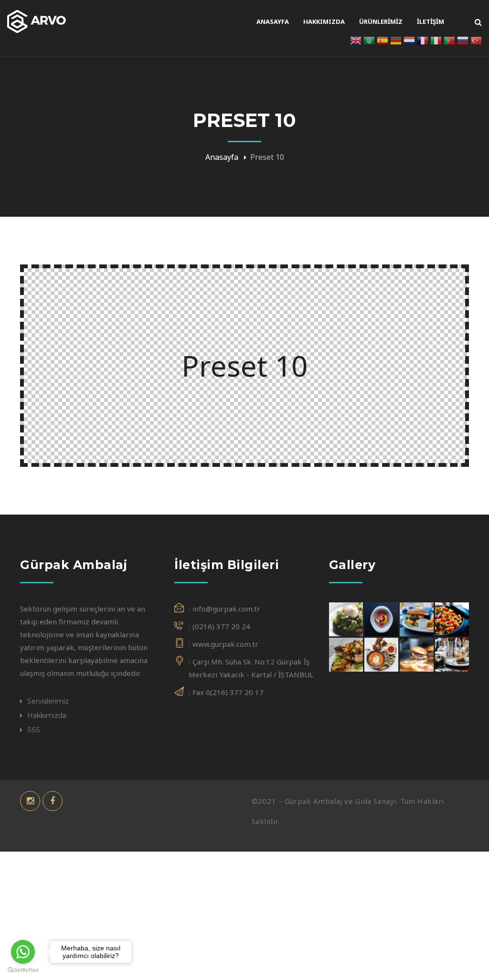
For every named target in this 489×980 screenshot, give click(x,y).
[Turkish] (476, 39)
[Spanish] (382, 39)
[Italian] (436, 39)
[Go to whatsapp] (23, 952)
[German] (396, 39)
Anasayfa (221, 157)
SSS (33, 730)
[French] (422, 39)
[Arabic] (369, 39)
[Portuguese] (449, 39)
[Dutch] (409, 39)
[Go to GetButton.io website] (23, 970)
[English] (355, 39)
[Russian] (462, 39)
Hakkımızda (46, 715)
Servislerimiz (48, 701)
